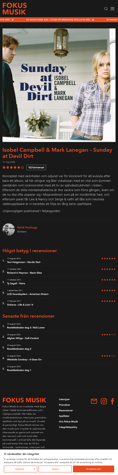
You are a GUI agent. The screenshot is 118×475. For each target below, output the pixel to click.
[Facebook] (112, 401)
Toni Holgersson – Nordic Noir (24, 262)
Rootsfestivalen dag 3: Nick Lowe (26, 327)
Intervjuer (64, 399)
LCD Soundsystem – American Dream (28, 294)
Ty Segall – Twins (16, 283)
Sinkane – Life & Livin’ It (20, 304)
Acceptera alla (93, 468)
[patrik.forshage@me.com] (94, 401)
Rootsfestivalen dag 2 (19, 349)
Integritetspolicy (68, 427)
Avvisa (55, 468)
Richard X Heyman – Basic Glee (24, 273)
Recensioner (66, 410)
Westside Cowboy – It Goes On (24, 359)
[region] (59, 462)
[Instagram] (104, 401)
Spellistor (64, 416)
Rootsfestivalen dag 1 (19, 370)
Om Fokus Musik (68, 421)
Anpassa (19, 468)
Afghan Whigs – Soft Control (23, 338)
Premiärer (64, 405)
